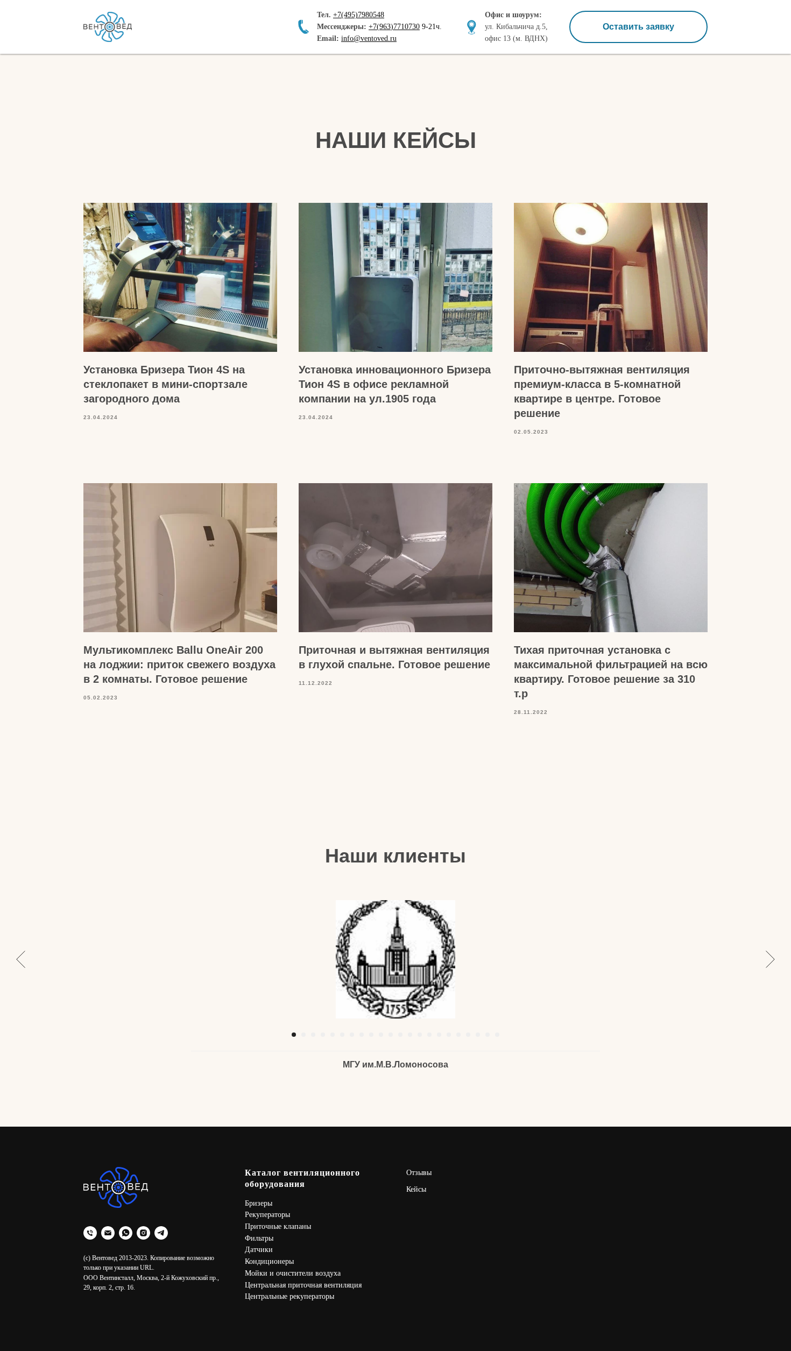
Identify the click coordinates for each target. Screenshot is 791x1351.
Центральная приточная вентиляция (303, 1285)
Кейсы (416, 1189)
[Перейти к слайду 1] (294, 1034)
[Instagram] (143, 1233)
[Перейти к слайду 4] (323, 1034)
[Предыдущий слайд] (20, 959)
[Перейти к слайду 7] (352, 1034)
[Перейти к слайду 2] (303, 1034)
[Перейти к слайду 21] (487, 1034)
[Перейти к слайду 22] (497, 1034)
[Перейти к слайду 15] (429, 1034)
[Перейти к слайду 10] (381, 1034)
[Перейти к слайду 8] (361, 1034)
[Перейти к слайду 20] (478, 1034)
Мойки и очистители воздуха (293, 1273)
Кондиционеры (269, 1261)
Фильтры (259, 1238)
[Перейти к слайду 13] (410, 1034)
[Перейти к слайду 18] (458, 1034)
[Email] (108, 1233)
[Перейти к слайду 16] (439, 1034)
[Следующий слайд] (770, 959)
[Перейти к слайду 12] (400, 1034)
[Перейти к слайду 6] (342, 1034)
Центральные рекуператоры (289, 1296)
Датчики (259, 1250)
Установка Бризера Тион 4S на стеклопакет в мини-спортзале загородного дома (165, 384)
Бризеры (258, 1203)
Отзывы (419, 1173)
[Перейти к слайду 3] (313, 1034)
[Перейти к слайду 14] (420, 1034)
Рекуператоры (267, 1215)
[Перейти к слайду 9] (371, 1034)
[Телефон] (90, 1233)
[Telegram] (161, 1233)
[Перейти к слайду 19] (468, 1034)
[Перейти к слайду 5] (332, 1034)
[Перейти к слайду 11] (391, 1034)
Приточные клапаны (278, 1226)
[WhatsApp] (125, 1233)
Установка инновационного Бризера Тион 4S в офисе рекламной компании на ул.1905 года (395, 384)
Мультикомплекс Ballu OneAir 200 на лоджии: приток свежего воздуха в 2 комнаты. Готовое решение (179, 664)
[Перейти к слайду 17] (449, 1034)
